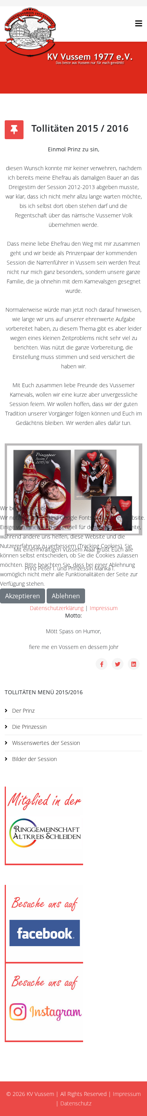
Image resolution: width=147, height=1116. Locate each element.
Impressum (104, 608)
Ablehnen (66, 596)
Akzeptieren (22, 596)
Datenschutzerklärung (56, 608)
